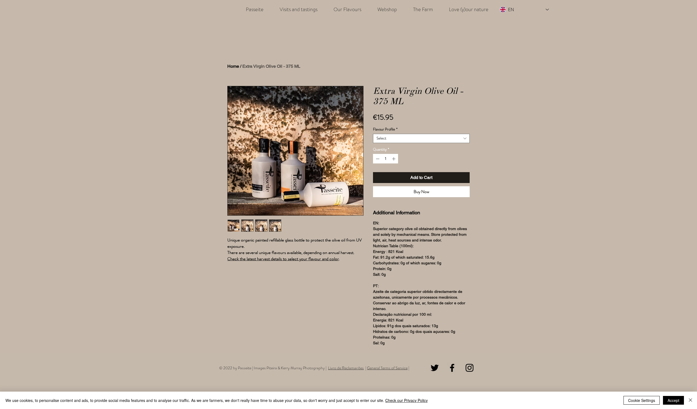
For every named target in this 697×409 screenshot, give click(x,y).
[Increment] (394, 158)
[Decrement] (377, 158)
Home (233, 66)
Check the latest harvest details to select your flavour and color (283, 259)
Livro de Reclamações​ (346, 368)
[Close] (690, 400)
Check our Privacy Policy (406, 400)
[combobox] (421, 138)
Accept (673, 400)
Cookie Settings (641, 400)
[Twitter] (434, 367)
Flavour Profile (385, 129)
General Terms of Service (387, 368)
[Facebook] (452, 367)
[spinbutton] (385, 158)
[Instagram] (469, 367)
